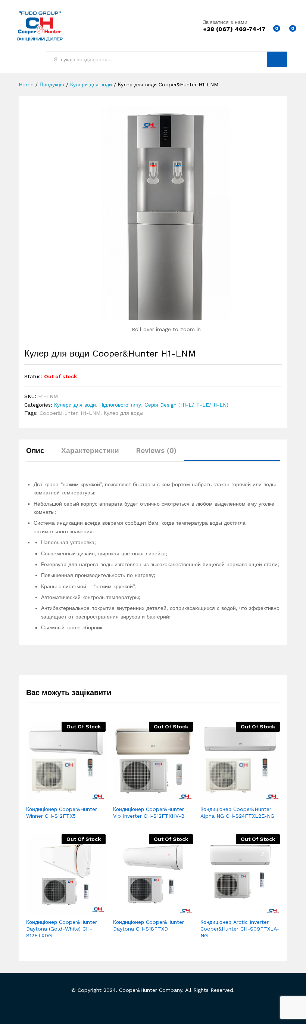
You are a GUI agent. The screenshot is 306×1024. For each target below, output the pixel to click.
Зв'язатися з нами (225, 22)
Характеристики (90, 450)
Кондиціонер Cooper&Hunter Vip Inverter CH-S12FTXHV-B (149, 812)
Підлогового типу (120, 405)
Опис (35, 450)
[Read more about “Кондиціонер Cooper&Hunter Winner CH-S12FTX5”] (47, 796)
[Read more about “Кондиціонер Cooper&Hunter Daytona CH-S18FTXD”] (134, 909)
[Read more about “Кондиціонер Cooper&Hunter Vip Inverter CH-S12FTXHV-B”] (134, 796)
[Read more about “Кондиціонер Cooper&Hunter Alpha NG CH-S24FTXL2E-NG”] (221, 796)
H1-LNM (90, 413)
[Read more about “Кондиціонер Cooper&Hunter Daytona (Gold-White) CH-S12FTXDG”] (47, 909)
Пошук (277, 59)
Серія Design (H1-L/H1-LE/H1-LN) (186, 405)
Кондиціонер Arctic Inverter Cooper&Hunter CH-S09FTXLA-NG (240, 928)
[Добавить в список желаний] (82, 796)
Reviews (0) (156, 450)
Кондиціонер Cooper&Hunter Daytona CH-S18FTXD (148, 925)
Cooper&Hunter (58, 413)
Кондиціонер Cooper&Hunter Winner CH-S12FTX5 (61, 812)
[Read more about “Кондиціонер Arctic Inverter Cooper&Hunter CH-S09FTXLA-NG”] (221, 909)
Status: (33, 376)
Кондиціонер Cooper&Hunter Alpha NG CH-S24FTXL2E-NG (237, 812)
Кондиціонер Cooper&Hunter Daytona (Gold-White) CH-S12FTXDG (61, 928)
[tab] (39, 454)
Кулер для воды (123, 413)
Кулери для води (75, 405)
